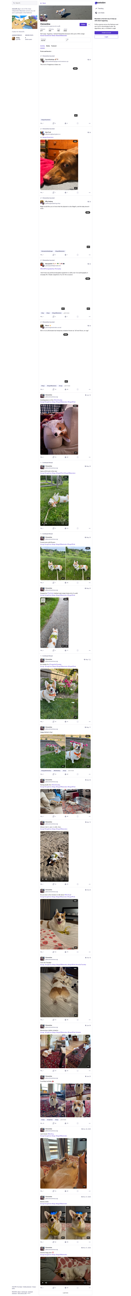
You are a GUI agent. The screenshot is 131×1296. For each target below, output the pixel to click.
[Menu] (89, 24)
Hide (75, 68)
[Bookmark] (78, 123)
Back (44, 3)
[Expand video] (62, 523)
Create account (106, 33)
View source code (22, 1293)
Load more (65, 1293)
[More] (90, 123)
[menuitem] (54, 500)
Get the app (24, 1291)
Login (106, 37)
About (20, 1286)
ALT (76, 115)
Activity (42, 46)
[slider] (54, 521)
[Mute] (46, 523)
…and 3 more (71, 770)
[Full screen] (66, 523)
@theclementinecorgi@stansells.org (49, 26)
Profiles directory (27, 1286)
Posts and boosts (45, 51)
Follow (83, 24)
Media (48, 46)
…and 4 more (63, 1119)
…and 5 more (67, 385)
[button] (54, 500)
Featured (53, 46)
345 (50, 31)
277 (41, 31)
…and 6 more (66, 313)
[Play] (42, 523)
